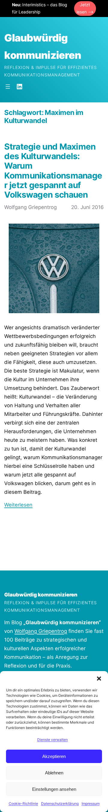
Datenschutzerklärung (60, 803)
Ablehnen (54, 772)
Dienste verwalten (52, 739)
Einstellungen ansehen (54, 789)
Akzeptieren (54, 756)
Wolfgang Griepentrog (40, 631)
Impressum (91, 803)
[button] (99, 679)
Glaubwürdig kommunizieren (40, 595)
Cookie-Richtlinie (23, 803)
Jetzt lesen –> (85, 8)
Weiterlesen (18, 505)
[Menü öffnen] (7, 86)
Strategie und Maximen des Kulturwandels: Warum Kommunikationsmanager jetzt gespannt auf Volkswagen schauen (53, 170)
